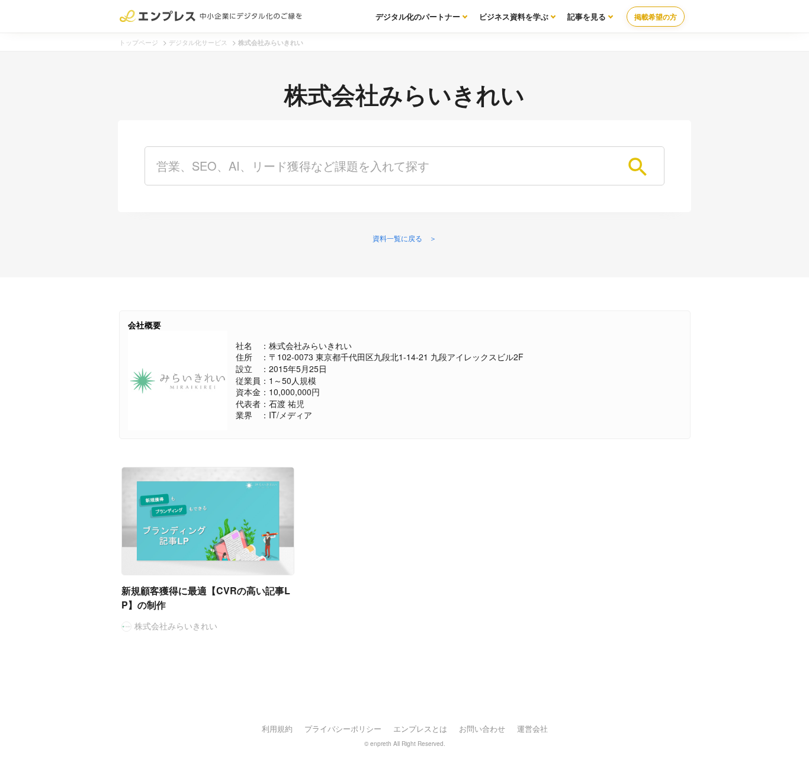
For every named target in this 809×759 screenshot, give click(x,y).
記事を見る (586, 16)
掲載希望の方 (655, 16)
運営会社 (532, 728)
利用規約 (277, 728)
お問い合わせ (482, 728)
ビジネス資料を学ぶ (513, 16)
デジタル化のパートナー (417, 16)
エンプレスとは (420, 728)
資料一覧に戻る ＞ (404, 238)
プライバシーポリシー (342, 728)
